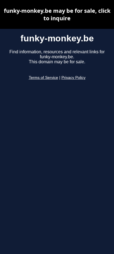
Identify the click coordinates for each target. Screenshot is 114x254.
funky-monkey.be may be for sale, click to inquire (57, 14)
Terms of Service (43, 78)
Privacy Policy (73, 78)
